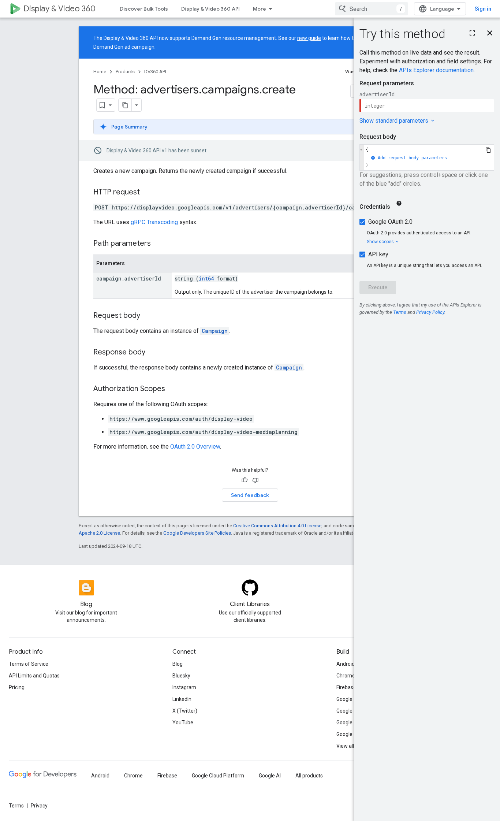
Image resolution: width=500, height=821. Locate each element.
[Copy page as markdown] (125, 105)
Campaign (215, 330)
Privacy (39, 806)
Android (345, 664)
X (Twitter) (184, 711)
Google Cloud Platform (218, 776)
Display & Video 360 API (210, 8)
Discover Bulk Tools (144, 8)
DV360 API (155, 71)
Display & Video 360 (59, 9)
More (259, 8)
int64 (206, 278)
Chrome (345, 676)
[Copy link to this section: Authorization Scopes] (172, 389)
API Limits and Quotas (34, 676)
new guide (309, 38)
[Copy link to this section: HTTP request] (147, 192)
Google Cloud (351, 722)
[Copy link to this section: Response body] (152, 352)
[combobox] (371, 8)
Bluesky (181, 676)
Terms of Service (28, 664)
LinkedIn (181, 699)
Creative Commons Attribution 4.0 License (277, 525)
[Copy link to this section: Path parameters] (158, 243)
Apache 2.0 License (99, 533)
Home (99, 71)
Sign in (483, 9)
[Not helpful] (255, 480)
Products (125, 71)
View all (345, 746)
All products (309, 776)
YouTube (182, 722)
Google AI (270, 776)
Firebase (346, 687)
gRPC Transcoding (154, 222)
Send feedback (250, 495)
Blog (177, 664)
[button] (250, 126)
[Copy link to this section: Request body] (147, 316)
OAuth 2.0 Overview (195, 446)
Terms (16, 806)
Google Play (349, 734)
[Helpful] (244, 480)
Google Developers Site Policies (197, 533)
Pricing (17, 687)
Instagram (184, 687)
